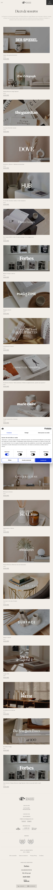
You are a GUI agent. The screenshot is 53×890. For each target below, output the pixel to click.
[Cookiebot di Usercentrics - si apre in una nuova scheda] (45, 429)
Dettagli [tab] (26, 432)
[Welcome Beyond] (34, 829)
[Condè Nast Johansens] (25, 829)
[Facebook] (24, 821)
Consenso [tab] (9, 432)
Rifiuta (9, 460)
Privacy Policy (33, 855)
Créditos (41, 855)
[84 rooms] (18, 829)
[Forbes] (26, 866)
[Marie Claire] (26, 876)
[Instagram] (29, 821)
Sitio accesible (13, 855)
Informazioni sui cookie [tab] (43, 432)
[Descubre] (6, 59)
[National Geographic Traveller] (26, 881)
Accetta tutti (43, 460)
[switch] (20, 454)
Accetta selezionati (26, 460)
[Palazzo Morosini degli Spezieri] (26, 2)
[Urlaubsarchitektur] (26, 869)
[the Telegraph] (26, 873)
